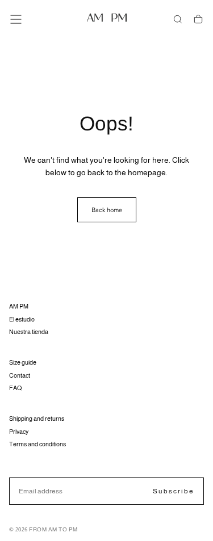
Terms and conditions (37, 444)
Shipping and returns (36, 418)
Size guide (22, 362)
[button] (16, 19)
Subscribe (173, 491)
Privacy (18, 431)
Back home (106, 210)
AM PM (18, 306)
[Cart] (198, 19)
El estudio (22, 319)
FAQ (15, 387)
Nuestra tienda (28, 331)
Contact (19, 375)
